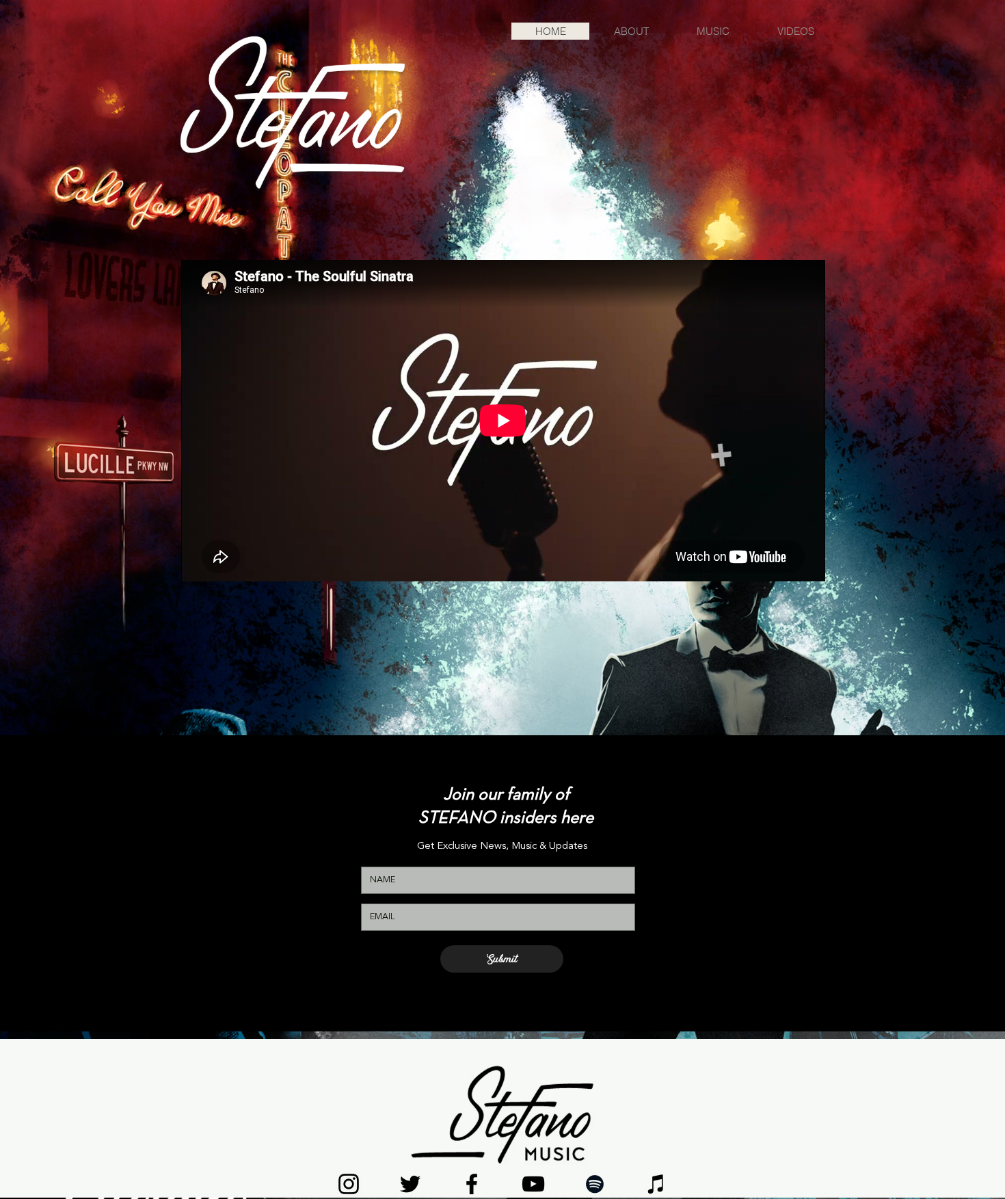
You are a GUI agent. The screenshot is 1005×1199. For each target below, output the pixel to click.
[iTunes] (656, 1184)
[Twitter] (410, 1184)
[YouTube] (533, 1184)
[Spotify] (594, 1184)
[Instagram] (348, 1184)
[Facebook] (471, 1184)
